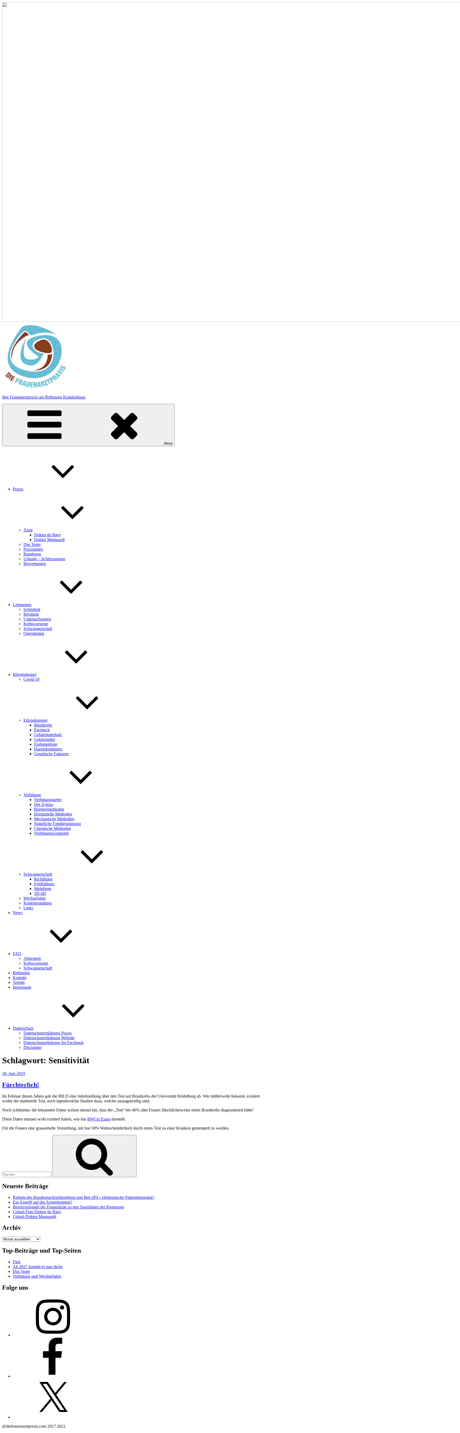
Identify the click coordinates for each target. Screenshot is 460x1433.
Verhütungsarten (47, 799)
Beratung (31, 614)
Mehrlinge (42, 888)
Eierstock (42, 730)
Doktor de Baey (47, 535)
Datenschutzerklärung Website (49, 1038)
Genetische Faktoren (51, 754)
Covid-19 (31, 679)
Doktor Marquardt (49, 539)
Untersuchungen (37, 619)
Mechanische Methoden (54, 819)
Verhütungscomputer (51, 833)
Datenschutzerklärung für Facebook (53, 1042)
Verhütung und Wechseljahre (37, 1276)
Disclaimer (32, 1047)
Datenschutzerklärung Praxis (47, 1033)
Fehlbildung (44, 884)
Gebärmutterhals (48, 734)
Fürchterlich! (20, 1084)
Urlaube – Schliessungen (44, 559)
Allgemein (32, 958)
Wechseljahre (34, 898)
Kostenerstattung (37, 903)
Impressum (22, 987)
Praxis (18, 489)
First (16, 1262)
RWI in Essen (98, 1119)
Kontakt (19, 977)
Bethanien (21, 973)
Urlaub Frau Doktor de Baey (37, 1211)
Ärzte (28, 530)
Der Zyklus (43, 804)
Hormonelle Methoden (53, 814)
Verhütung (32, 795)
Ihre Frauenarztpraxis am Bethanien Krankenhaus (43, 397)
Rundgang (32, 554)
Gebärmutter (44, 739)
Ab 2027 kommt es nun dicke (38, 1266)
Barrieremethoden (49, 809)
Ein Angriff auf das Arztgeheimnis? (42, 1202)
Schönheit (31, 609)
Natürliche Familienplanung (57, 823)
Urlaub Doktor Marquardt (34, 1216)
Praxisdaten (33, 549)
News (18, 912)
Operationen (33, 633)
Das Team (31, 544)
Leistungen (22, 604)
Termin (19, 982)
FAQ (17, 953)
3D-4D (40, 893)
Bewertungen (34, 563)
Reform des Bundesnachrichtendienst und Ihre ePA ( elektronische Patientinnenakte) (83, 1197)
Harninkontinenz (48, 749)
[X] (53, 1417)
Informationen (24, 674)
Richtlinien (43, 879)
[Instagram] (53, 1335)
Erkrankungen (35, 720)
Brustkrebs (43, 725)
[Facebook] (53, 1376)
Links (28, 908)
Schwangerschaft (37, 628)
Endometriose (45, 744)
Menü (168, 443)
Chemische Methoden (52, 828)
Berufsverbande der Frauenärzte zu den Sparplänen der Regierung (68, 1207)
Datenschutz (23, 1028)
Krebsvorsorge (35, 624)
